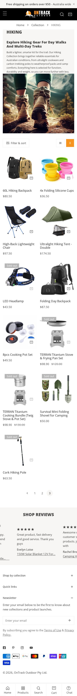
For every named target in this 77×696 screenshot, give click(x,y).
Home (20, 25)
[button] (70, 14)
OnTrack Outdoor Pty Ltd (30, 672)
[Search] (62, 14)
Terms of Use (52, 630)
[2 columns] (70, 143)
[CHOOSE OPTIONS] (31, 178)
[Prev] (27, 493)
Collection (37, 25)
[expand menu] (5, 13)
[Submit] (69, 620)
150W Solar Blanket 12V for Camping (32, 553)
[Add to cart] (68, 231)
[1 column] (60, 143)
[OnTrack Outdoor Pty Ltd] (37, 14)
